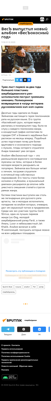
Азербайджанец (9, 292)
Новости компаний (9, 366)
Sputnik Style (7, 287)
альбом (27, 287)
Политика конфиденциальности (15, 352)
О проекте (5, 345)
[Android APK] (9, 377)
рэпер (41, 287)
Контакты (16, 345)
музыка (18, 287)
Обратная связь (26, 366)
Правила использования (12, 349)
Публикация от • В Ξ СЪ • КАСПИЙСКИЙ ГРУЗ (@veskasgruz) (26, 276)
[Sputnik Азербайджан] (8, 20)
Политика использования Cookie (15, 356)
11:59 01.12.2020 (8, 42)
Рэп (34, 287)
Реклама (5, 370)
